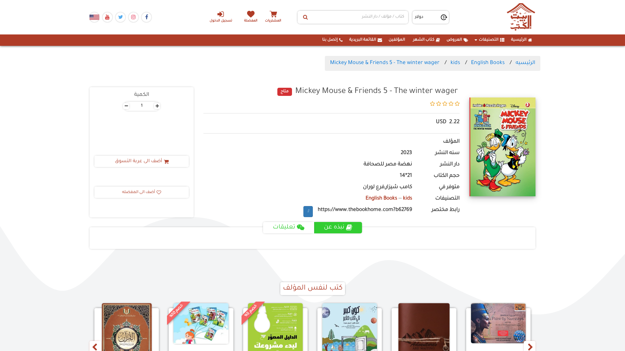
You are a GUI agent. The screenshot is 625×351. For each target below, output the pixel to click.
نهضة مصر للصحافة (388, 164)
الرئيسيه (525, 63)
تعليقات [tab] (284, 227)
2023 (406, 153)
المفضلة (250, 21)
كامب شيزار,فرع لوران (387, 187)
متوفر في (449, 187)
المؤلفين (397, 40)
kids (455, 63)
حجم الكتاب (447, 176)
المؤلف (451, 142)
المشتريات (273, 21)
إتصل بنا (330, 40)
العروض (454, 40)
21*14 (406, 176)
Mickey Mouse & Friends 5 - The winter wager (384, 63)
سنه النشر (447, 153)
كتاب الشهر (423, 40)
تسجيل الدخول (221, 21)
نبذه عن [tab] (334, 227)
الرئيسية (518, 40)
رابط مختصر (446, 210)
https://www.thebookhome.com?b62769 (365, 210)
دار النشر (450, 164)
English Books (488, 63)
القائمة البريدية (362, 40)
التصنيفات (488, 40)
